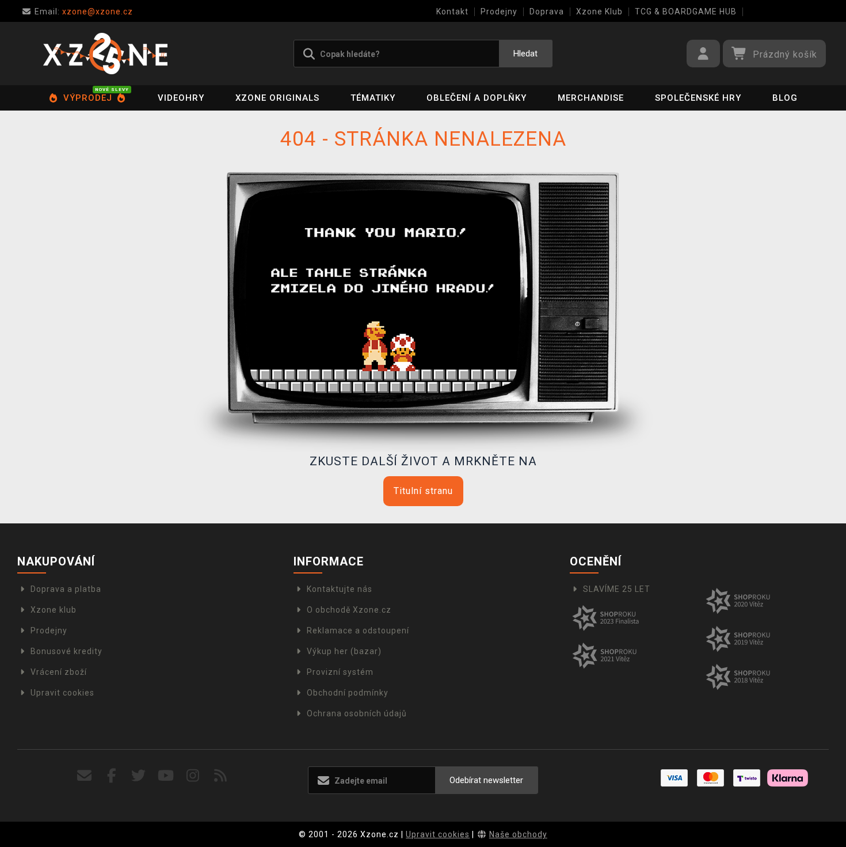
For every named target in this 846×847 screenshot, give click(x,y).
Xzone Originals (277, 98)
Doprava (546, 11)
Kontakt (452, 11)
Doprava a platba (66, 589)
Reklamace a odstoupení (358, 630)
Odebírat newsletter (486, 780)
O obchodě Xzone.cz (349, 609)
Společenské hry (698, 98)
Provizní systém (340, 672)
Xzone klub (54, 609)
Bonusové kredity (66, 651)
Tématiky (372, 98)
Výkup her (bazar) (344, 651)
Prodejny (499, 11)
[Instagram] (193, 776)
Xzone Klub (599, 11)
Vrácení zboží (59, 672)
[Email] (84, 776)
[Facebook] (112, 776)
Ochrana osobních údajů (357, 713)
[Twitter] (139, 776)
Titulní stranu (423, 490)
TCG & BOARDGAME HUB (686, 11)
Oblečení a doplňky (476, 98)
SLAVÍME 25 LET (616, 589)
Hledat (525, 53)
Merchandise (591, 98)
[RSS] (221, 776)
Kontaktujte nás (339, 589)
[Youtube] (166, 776)
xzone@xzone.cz (84, 11)
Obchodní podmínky (347, 692)
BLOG (785, 98)
